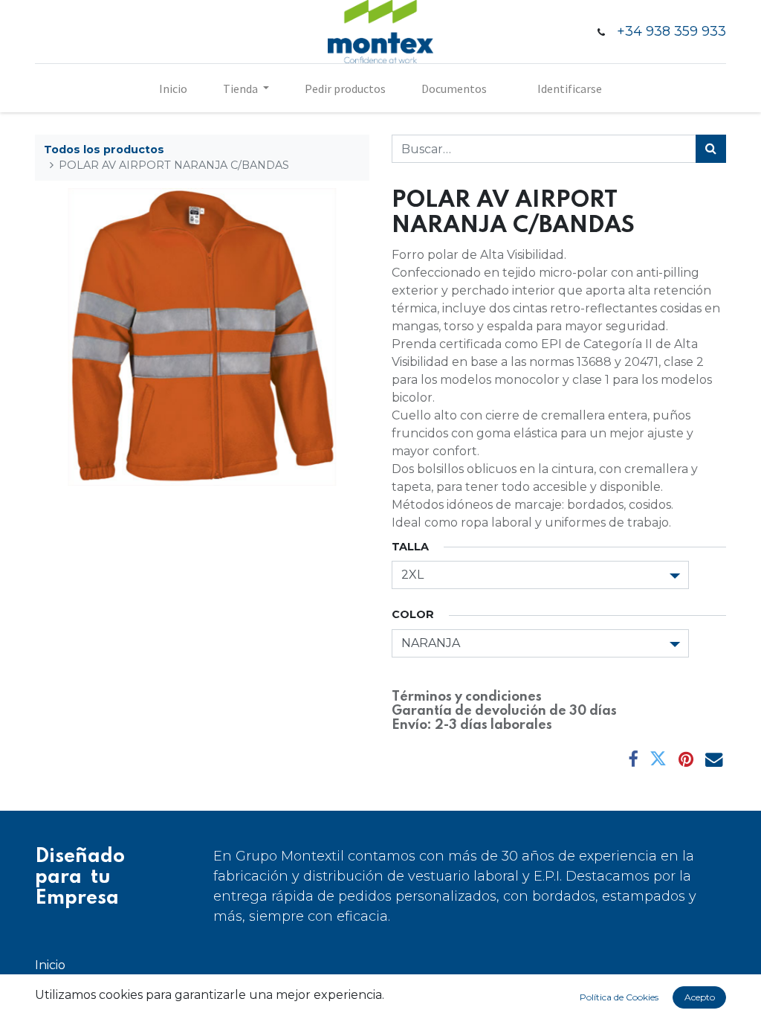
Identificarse (569, 88)
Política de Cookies (619, 997)
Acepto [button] (699, 997)
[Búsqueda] (711, 149)
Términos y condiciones (467, 697)
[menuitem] (173, 88)
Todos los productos (104, 149)
